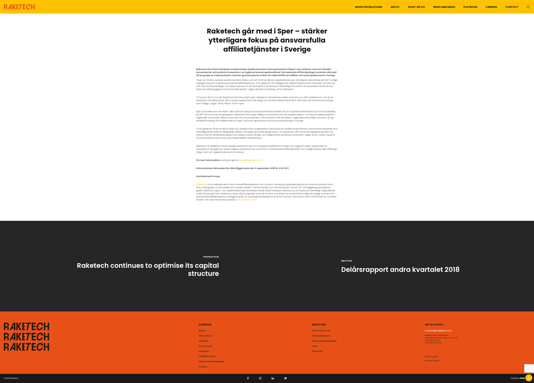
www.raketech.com (246, 199)
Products (203, 341)
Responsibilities (431, 356)
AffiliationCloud (207, 356)
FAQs (314, 346)
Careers (491, 7)
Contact (511, 7)
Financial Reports (321, 335)
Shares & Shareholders (324, 341)
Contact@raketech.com (438, 330)
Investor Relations (368, 7)
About (395, 7)
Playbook (470, 7)
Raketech (201, 184)
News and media (444, 7)
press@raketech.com (251, 160)
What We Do (416, 7)
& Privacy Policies (432, 360)
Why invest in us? (321, 330)
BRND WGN (525, 378)
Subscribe (317, 351)
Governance (205, 346)
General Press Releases (211, 361)
